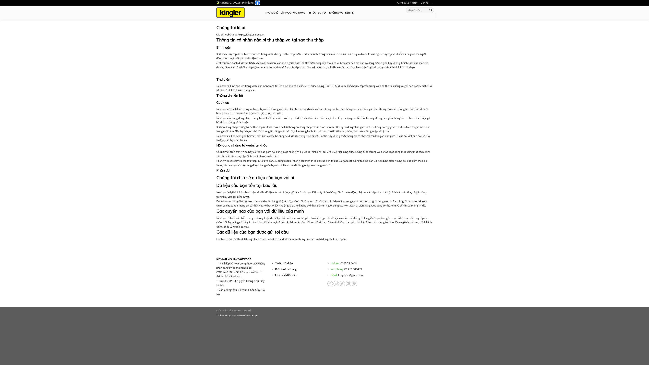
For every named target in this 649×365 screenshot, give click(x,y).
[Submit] (431, 10)
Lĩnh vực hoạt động (293, 12)
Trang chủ (271, 12)
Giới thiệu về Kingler (407, 2)
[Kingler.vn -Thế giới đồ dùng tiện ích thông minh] (230, 12)
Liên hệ (424, 2)
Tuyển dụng (336, 12)
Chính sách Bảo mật (285, 275)
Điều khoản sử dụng (285, 269)
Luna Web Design (249, 315)
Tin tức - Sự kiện (284, 263)
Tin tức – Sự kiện (316, 12)
